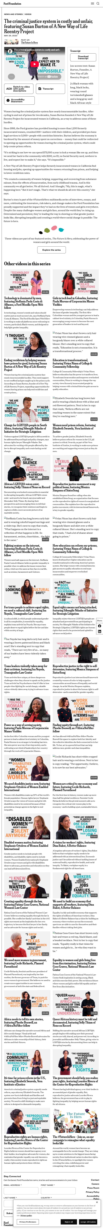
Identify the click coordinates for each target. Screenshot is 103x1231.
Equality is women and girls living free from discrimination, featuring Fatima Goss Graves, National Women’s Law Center (74, 964)
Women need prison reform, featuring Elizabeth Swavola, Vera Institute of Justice (74, 428)
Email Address (13, 1185)
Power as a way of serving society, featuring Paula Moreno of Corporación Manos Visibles (26, 728)
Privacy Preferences (27, 1221)
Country (46, 1198)
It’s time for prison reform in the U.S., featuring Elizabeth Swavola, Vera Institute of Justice (25, 1081)
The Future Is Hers (29, 42)
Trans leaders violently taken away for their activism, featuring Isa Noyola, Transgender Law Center (25, 669)
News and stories (13, 14)
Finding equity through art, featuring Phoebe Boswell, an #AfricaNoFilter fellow (73, 728)
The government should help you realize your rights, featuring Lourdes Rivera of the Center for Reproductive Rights (75, 1081)
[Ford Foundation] (10, 1223)
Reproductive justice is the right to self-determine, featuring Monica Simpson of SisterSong (76, 669)
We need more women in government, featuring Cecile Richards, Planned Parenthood (25, 963)
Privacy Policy (92, 1192)
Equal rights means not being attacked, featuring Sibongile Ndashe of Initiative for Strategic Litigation (75, 610)
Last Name (10, 1198)
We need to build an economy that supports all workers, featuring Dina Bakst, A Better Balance (73, 904)
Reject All (69, 1221)
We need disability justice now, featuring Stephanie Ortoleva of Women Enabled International (27, 787)
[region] (57, 1213)
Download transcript (83, 57)
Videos (27, 14)
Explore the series (51, 250)
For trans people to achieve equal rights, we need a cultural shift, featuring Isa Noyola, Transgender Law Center (26, 610)
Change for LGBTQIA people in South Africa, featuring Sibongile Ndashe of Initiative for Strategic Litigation (25, 428)
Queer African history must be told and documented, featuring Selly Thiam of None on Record (75, 1022)
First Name (48, 1185)
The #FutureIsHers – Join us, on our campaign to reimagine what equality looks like (74, 1140)
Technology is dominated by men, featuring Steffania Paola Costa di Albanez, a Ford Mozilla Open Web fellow (23, 302)
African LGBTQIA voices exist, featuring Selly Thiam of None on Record (27, 485)
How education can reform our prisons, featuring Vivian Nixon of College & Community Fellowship (75, 548)
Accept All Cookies (88, 1221)
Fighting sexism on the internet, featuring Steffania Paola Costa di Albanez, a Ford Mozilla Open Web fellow (23, 550)
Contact (95, 1180)
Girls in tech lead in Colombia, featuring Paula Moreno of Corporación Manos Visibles (75, 301)
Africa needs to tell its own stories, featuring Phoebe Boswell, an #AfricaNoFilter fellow (23, 1022)
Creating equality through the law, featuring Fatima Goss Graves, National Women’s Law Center (26, 904)
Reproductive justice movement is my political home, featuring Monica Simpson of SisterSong (74, 487)
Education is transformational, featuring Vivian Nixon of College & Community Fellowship (72, 363)
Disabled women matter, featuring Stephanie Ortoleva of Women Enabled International (26, 845)
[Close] (97, 1202)
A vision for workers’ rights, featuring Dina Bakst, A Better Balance (74, 843)
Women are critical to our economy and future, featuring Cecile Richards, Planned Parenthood (75, 787)
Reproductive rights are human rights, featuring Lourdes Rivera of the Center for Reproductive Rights (26, 1140)
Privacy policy (26, 1215)
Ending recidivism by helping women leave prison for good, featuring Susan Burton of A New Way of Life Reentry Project (25, 364)
